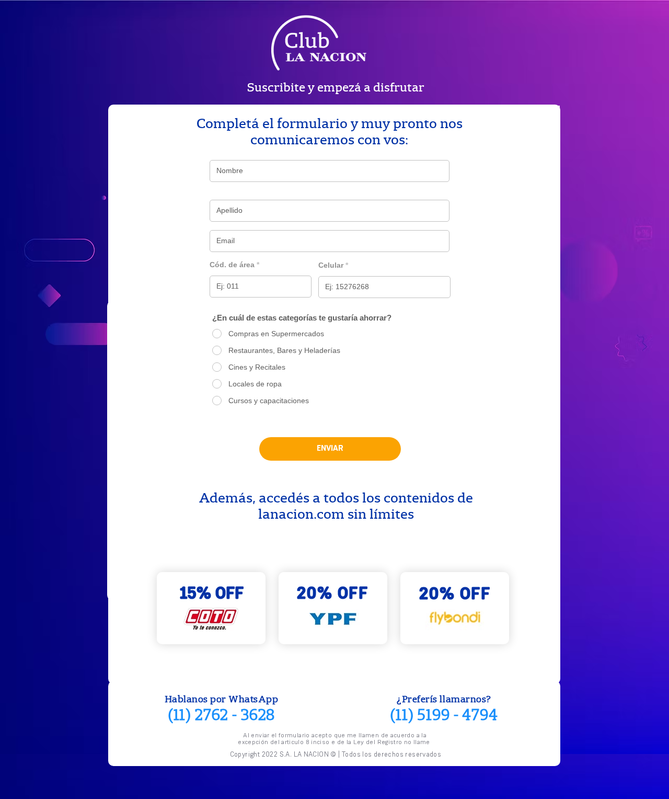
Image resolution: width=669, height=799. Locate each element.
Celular (330, 265)
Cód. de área (232, 264)
